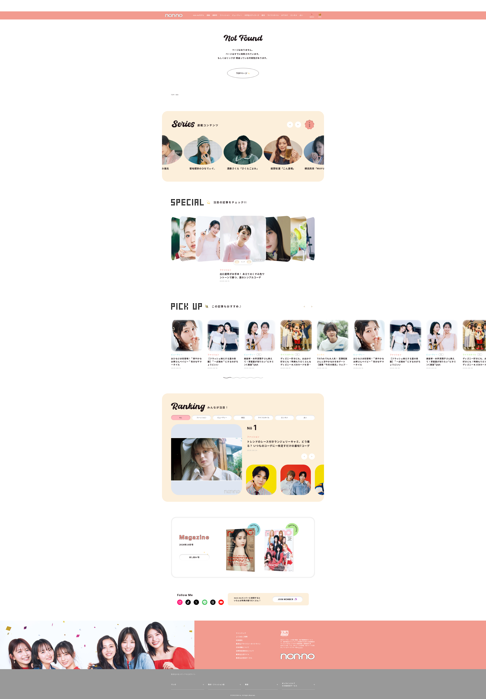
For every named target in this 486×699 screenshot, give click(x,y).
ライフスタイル (273, 15)
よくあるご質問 (242, 637)
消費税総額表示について (245, 651)
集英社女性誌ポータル (244, 658)
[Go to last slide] (290, 125)
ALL (180, 417)
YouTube (221, 602)
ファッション (225, 15)
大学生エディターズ (252, 15)
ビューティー (237, 15)
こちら (300, 647)
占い (301, 15)
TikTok (188, 602)
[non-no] (174, 15)
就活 (263, 15)
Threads (213, 602)
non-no (297, 656)
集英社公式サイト (242, 654)
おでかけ (284, 15)
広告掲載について (242, 647)
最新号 (214, 15)
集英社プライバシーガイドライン (248, 644)
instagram (180, 602)
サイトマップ (241, 633)
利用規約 (239, 640)
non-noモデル (198, 15)
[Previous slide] (237, 261)
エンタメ (293, 15)
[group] (206, 459)
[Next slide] (298, 125)
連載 (208, 15)
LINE (204, 602)
